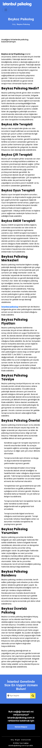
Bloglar (17, 740)
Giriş (13, 24)
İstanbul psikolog (9, 307)
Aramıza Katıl (26, 740)
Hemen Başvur (21, 727)
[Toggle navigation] (6, 10)
